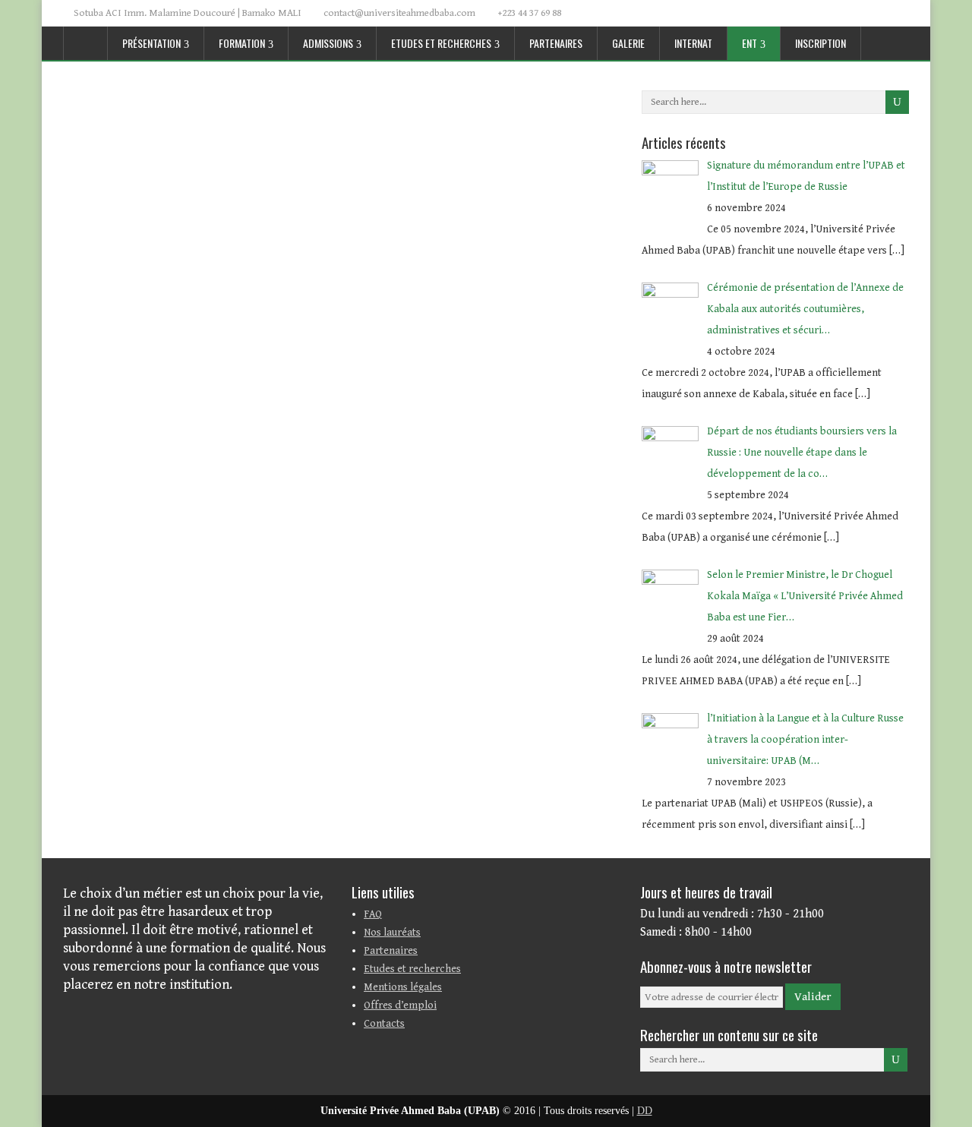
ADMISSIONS (328, 43)
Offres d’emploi (400, 1005)
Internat (693, 43)
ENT (749, 43)
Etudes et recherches (441, 43)
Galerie (628, 43)
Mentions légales (403, 987)
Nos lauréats (392, 933)
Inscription (820, 43)
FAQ (373, 914)
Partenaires (555, 43)
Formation (242, 43)
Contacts (384, 1024)
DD (644, 1110)
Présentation (151, 43)
